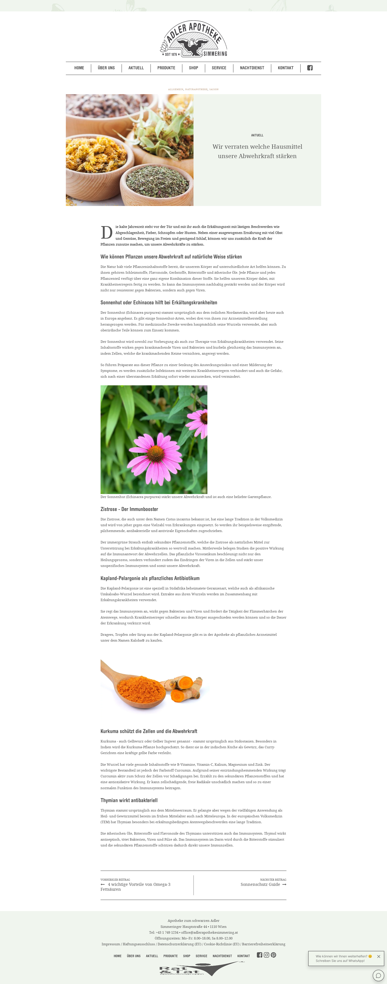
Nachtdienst (252, 68)
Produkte (166, 68)
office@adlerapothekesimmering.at (209, 933)
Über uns (106, 68)
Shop (193, 68)
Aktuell (136, 68)
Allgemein (175, 89)
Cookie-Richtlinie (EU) (221, 944)
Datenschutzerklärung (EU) (179, 944)
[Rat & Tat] (193, 968)
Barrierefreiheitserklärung (263, 944)
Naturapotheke (196, 89)
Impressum (111, 944)
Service (219, 68)
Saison (214, 89)
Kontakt (286, 68)
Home (79, 68)
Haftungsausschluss (139, 944)
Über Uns (134, 956)
